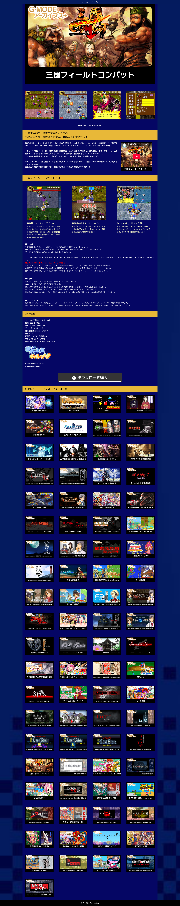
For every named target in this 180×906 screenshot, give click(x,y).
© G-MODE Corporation (90, 903)
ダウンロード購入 (93, 377)
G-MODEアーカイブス (90, 2)
